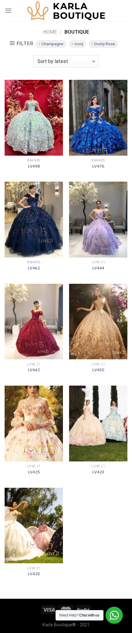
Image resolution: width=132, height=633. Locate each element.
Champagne (52, 43)
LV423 (98, 471)
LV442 (34, 369)
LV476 (98, 166)
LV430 (98, 369)
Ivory (79, 43)
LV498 (34, 166)
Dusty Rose (104, 43)
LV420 (34, 573)
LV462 (34, 267)
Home (50, 32)
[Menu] (8, 10)
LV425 (34, 471)
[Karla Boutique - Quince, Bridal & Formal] (66, 10)
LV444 (98, 267)
